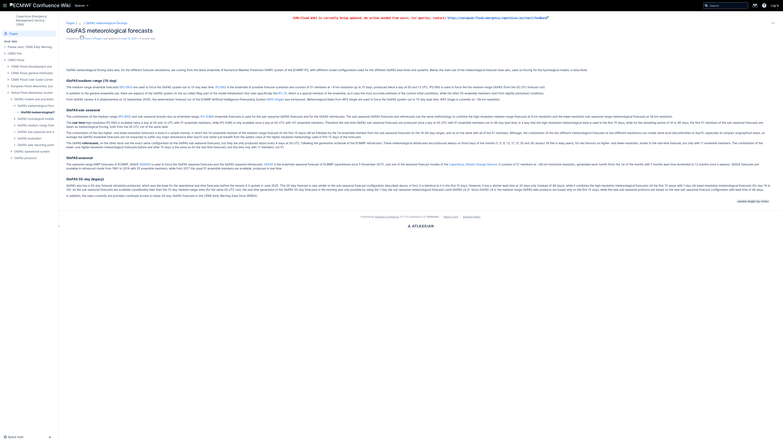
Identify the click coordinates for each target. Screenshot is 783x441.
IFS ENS (126, 87)
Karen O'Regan (93, 38)
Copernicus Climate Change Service (473, 164)
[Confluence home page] (40, 5)
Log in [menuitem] (775, 5)
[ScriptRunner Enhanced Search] (755, 5)
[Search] (706, 5)
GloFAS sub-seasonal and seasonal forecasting (49, 132)
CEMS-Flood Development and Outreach (38, 66)
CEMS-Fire (15, 53)
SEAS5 (144, 164)
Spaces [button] (80, 5)
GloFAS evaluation (29, 138)
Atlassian (421, 225)
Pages (70, 23)
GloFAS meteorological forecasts (44, 112)
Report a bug (451, 216)
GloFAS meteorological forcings (38, 105)
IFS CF (282, 93)
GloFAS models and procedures (35, 99)
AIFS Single (275, 99)
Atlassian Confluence (387, 216)
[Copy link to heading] (117, 81)
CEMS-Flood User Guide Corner (32, 79)
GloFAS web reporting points (36, 145)
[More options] (773, 23)
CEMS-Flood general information (32, 73)
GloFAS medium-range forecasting (40, 125)
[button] (5, 5)
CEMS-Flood (16, 60)
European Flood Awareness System (34, 86)
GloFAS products (25, 158)
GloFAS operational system (32, 151)
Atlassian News (471, 216)
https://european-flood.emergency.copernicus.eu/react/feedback (497, 18)
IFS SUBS (206, 116)
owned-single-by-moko (753, 201)
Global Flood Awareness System (32, 92)
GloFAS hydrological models (36, 118)
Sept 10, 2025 (129, 38)
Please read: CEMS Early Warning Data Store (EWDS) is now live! (50, 47)
